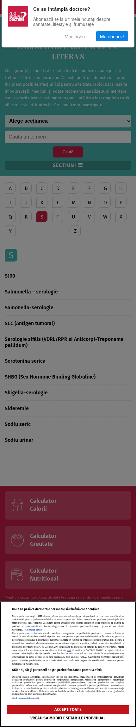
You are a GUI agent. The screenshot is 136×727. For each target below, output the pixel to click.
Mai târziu (75, 36)
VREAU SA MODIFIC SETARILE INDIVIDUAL (68, 718)
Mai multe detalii (33, 629)
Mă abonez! (112, 36)
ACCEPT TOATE (68, 709)
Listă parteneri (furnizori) (25, 698)
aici (69, 650)
